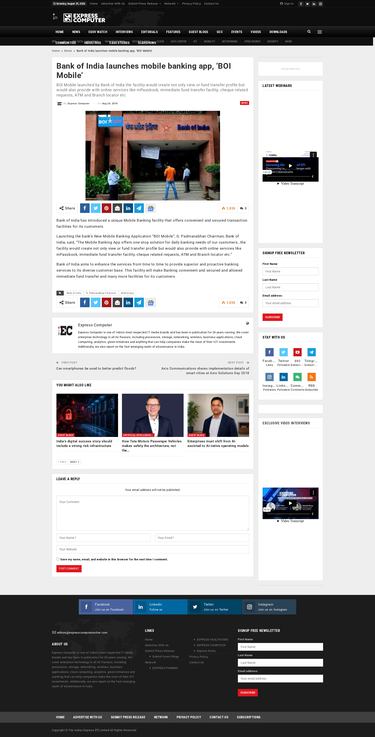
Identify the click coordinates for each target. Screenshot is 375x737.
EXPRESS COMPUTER (211, 645)
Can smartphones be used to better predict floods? (96, 368)
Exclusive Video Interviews (286, 423)
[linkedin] (314, 3)
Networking (230, 41)
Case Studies (119, 43)
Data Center (178, 41)
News (76, 32)
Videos (256, 32)
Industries (92, 43)
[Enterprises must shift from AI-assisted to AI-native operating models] (218, 415)
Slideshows (147, 43)
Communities (66, 43)
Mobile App (127, 293)
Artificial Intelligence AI (139, 435)
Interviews (124, 32)
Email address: (273, 295)
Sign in (288, 3)
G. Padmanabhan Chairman (101, 293)
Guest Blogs (198, 32)
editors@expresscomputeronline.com (82, 632)
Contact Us (211, 3)
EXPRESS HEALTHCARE (212, 639)
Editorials (149, 32)
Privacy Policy (191, 3)
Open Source (252, 41)
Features (173, 32)
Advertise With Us (113, 3)
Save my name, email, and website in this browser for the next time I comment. (114, 559)
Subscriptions (249, 717)
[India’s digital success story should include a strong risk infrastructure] (87, 415)
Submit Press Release (143, 3)
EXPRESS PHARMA (165, 668)
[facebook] (301, 3)
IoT (195, 41)
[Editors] (54, 632)
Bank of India (74, 293)
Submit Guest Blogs (165, 656)
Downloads (278, 32)
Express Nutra (206, 650)
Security (272, 41)
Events (236, 32)
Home (94, 3)
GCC (220, 32)
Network (170, 3)
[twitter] (307, 3)
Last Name (270, 279)
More (288, 41)
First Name (270, 264)
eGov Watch (98, 32)
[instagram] (320, 3)
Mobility (209, 41)
